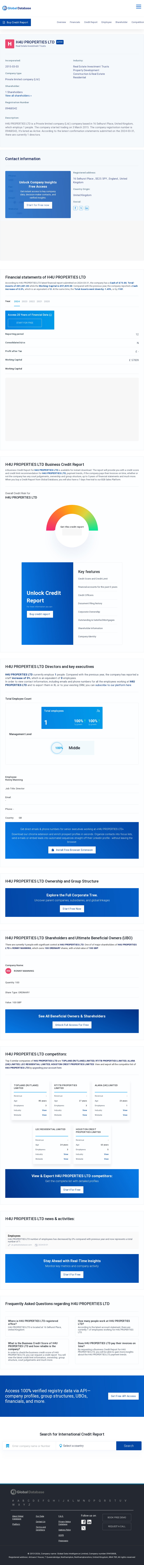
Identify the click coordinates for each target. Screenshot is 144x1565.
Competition (138, 22)
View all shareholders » (18, 95)
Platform (16, 1524)
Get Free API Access (123, 1396)
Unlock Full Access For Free (72, 1025)
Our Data (40, 1516)
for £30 (72, 532)
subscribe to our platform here (113, 685)
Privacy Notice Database (64, 1523)
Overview (61, 22)
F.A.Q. (61, 1516)
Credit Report (90, 22)
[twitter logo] (81, 208)
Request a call (117, 1526)
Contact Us (40, 1521)
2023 (24, 301)
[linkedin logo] (87, 208)
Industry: (78, 60)
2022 (32, 301)
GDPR (61, 1535)
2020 (47, 301)
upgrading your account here (46, 1067)
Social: (77, 201)
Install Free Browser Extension (74, 850)
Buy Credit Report (17, 22)
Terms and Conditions (41, 1528)
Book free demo (117, 1517)
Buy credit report (40, 614)
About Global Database (17, 1517)
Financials (75, 22)
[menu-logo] (16, 8)
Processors (63, 1540)
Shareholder (121, 22)
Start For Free (71, 1189)
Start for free (24, 322)
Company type (13, 73)
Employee (107, 22)
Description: (12, 117)
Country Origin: (81, 189)
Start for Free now (38, 205)
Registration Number (17, 102)
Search (129, 1446)
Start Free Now (72, 908)
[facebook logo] (75, 208)
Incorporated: (13, 60)
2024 (17, 301)
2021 (39, 301)
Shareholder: (12, 86)
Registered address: (84, 172)
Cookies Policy (64, 1530)
